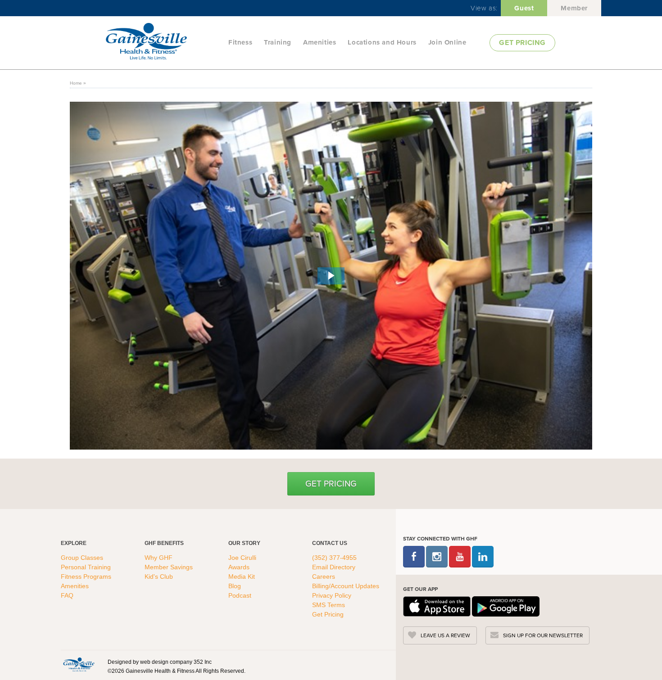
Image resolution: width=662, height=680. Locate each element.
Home (76, 83)
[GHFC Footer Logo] (79, 664)
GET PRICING (522, 42)
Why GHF (159, 557)
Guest (524, 8)
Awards (238, 567)
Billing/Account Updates (345, 586)
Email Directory (333, 567)
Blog (235, 586)
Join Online (447, 42)
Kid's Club (160, 576)
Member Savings (170, 567)
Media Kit (241, 576)
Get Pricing (331, 483)
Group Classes (83, 557)
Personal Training (87, 567)
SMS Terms (328, 604)
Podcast (239, 595)
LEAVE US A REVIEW (445, 635)
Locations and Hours (382, 42)
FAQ (68, 595)
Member (574, 8)
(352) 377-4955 (334, 557)
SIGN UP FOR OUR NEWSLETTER (543, 635)
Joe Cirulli (242, 557)
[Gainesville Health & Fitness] (164, 42)
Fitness (240, 42)
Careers (323, 576)
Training (277, 42)
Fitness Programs (87, 576)
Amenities (319, 42)
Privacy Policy (331, 595)
